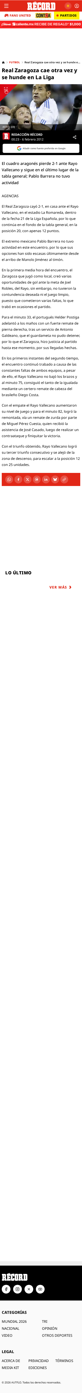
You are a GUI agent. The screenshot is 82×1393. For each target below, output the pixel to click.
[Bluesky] (55, 479)
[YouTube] (40, 1289)
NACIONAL (10, 1328)
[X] (27, 479)
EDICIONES (37, 1367)
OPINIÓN (49, 1328)
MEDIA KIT (10, 1367)
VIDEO (7, 1335)
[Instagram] (17, 1289)
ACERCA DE (11, 1360)
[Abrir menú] (6, 5)
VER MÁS (58, 587)
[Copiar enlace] (64, 479)
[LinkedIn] (46, 479)
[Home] (3, 62)
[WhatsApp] (9, 479)
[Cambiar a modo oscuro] (68, 5)
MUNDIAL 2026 (14, 1321)
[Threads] (37, 479)
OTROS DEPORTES (57, 1335)
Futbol (14, 62)
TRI (44, 1321)
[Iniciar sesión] (76, 5)
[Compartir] (74, 137)
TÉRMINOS (64, 1360)
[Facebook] (18, 479)
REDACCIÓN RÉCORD (26, 135)
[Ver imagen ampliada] (41, 107)
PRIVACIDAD (38, 1360)
